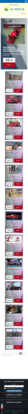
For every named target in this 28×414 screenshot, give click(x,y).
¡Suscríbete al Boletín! (14, 390)
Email (14, 384)
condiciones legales (19, 388)
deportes (9, 65)
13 (2, 355)
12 (24, 353)
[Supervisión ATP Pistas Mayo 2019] (13, 152)
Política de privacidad (14, 411)
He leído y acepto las (15, 388)
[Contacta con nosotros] (2, 405)
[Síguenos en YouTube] (2, 413)
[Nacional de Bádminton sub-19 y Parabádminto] (13, 199)
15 (9, 355)
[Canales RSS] (2, 407)
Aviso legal (7, 411)
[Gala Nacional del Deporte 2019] (13, 269)
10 (17, 353)
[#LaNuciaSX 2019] (13, 245)
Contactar (23, 411)
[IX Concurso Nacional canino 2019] (13, 339)
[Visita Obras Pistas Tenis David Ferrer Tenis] (13, 82)
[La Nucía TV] (11, 21)
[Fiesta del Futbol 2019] (13, 129)
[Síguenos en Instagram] (2, 411)
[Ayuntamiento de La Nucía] (14, 8)
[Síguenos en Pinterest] (2, 409)
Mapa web (14, 413)
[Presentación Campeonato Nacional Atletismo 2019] (13, 175)
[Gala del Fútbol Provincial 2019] (13, 222)
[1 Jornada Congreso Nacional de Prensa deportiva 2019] (13, 292)
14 (6, 355)
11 (20, 353)
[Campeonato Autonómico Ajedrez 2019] (13, 315)
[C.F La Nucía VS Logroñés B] (13, 105)
